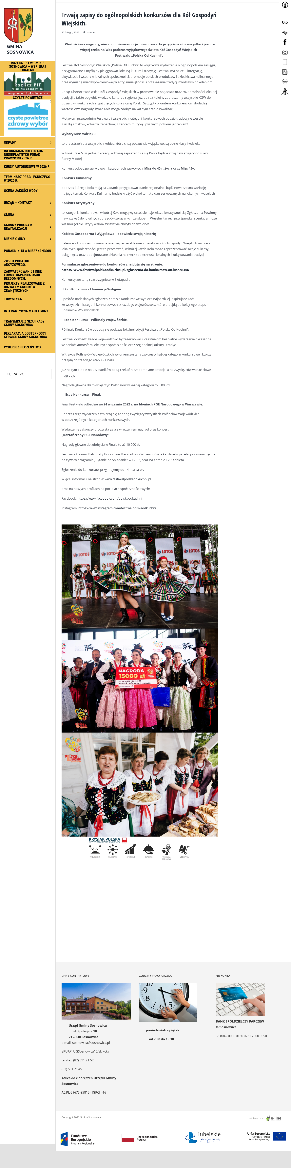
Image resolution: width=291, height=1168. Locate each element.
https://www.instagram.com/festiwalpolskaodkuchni (117, 508)
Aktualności (89, 32)
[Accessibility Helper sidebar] (285, 4)
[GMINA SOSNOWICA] (27, 7)
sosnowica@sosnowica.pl (91, 1042)
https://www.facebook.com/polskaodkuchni (109, 498)
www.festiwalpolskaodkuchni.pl (128, 479)
